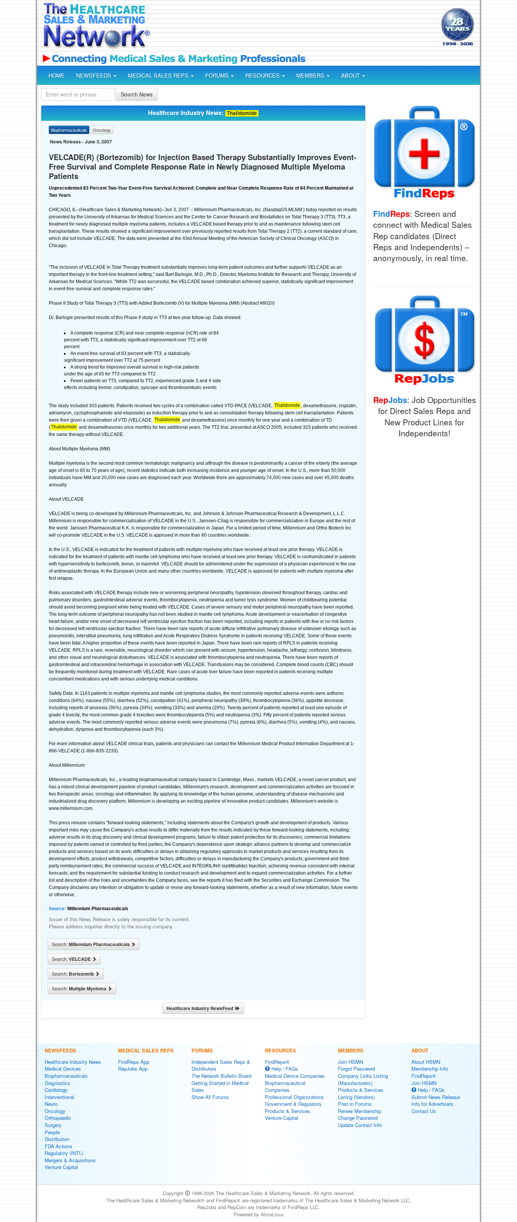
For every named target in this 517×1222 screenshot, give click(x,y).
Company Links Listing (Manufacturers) (363, 1079)
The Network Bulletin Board (221, 1075)
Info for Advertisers (432, 1103)
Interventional (59, 1097)
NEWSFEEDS (94, 75)
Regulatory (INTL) (64, 1153)
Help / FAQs (284, 1068)
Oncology (55, 1111)
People (52, 1132)
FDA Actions (58, 1146)
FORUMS (217, 75)
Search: (91, 944)
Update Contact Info (360, 1125)
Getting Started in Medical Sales (220, 1086)
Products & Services (287, 1111)
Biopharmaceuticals (66, 1075)
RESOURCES (263, 75)
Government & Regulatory (293, 1103)
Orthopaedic (58, 1117)
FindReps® (277, 1061)
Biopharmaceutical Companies (285, 1086)
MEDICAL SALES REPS (159, 75)
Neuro (51, 1103)
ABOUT (351, 75)
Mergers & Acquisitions (70, 1160)
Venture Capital (61, 1167)
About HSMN (425, 1061)
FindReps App (133, 1061)
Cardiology (56, 1089)
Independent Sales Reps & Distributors (221, 1065)
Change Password (358, 1117)
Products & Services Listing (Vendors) (360, 1093)
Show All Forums (210, 1097)
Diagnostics (57, 1083)
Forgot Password (356, 1068)
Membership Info (429, 1068)
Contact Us (423, 1111)
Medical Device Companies (295, 1075)
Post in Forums (355, 1103)
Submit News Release (435, 1097)
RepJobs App (133, 1068)
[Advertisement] (295, 28)
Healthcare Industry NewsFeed (201, 1008)
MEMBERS (311, 75)
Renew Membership (359, 1111)
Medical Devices (63, 1068)
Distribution (57, 1139)
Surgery (53, 1125)
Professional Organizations (294, 1097)
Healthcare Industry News (73, 1061)
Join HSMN (350, 1061)
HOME (56, 75)
